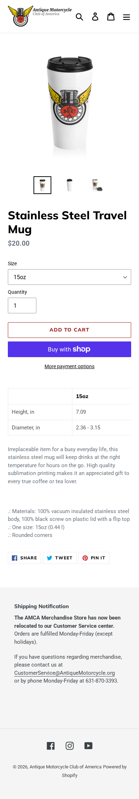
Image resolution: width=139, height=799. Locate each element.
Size (12, 263)
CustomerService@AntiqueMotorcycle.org (64, 673)
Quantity (17, 292)
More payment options (69, 366)
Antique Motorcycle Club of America (66, 766)
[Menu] (126, 16)
